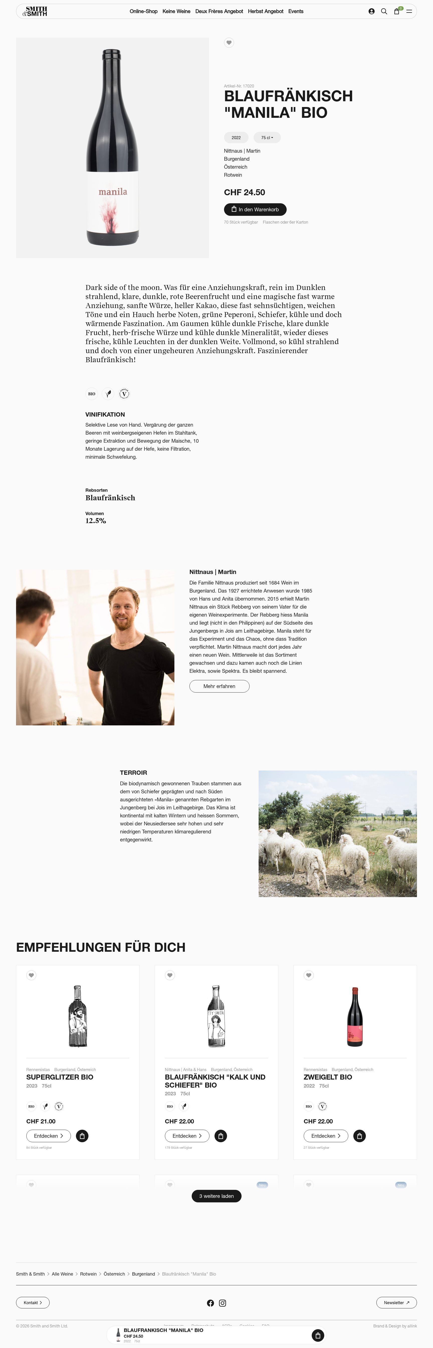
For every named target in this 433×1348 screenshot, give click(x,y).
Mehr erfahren (219, 686)
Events (295, 11)
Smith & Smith (30, 1274)
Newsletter (394, 1302)
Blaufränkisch (110, 498)
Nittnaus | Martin (242, 151)
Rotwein (233, 175)
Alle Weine (62, 1274)
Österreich (235, 167)
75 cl (265, 137)
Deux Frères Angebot (219, 11)
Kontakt (31, 1302)
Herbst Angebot (265, 11)
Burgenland (237, 159)
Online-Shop (144, 11)
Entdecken (46, 1136)
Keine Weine (176, 11)
